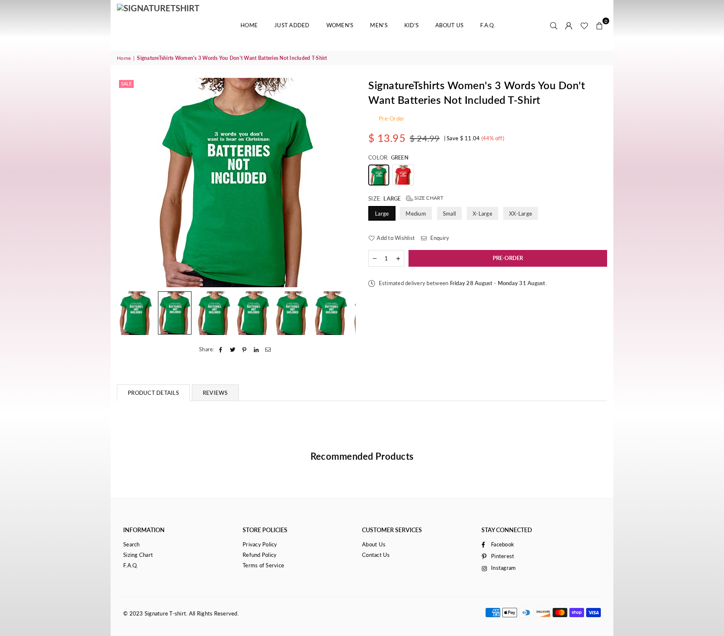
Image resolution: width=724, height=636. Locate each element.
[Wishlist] (584, 25)
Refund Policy (260, 554)
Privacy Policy (260, 544)
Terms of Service (263, 565)
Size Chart (428, 198)
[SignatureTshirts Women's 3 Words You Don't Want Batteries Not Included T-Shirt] (136, 313)
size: (406, 198)
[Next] (344, 182)
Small (449, 213)
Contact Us (376, 554)
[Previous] (128, 182)
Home (249, 25)
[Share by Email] (268, 349)
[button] (599, 25)
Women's (340, 25)
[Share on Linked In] (256, 349)
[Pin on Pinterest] (244, 349)
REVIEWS (215, 392)
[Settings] (569, 25)
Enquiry (439, 237)
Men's (378, 25)
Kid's (411, 25)
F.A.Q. (487, 25)
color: (388, 157)
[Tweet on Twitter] (233, 349)
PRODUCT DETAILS (153, 392)
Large (382, 213)
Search (131, 544)
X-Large (482, 213)
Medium (416, 213)
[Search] (553, 25)
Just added (292, 25)
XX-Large (520, 213)
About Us (449, 25)
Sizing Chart (138, 554)
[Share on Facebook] (221, 349)
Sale (126, 83)
